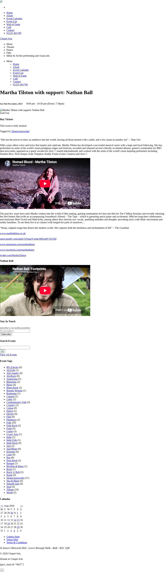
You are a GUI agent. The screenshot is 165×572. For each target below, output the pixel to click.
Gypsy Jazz (12, 434)
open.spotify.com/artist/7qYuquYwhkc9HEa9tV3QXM (28, 238)
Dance (9, 411)
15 (18, 520)
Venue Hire (12, 539)
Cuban (9, 408)
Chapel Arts (6, 38)
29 (18, 527)
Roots (9, 475)
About (9, 15)
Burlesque (11, 393)
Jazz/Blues (11, 448)
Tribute (10, 489)
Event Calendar (14, 18)
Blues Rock (12, 387)
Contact (10, 30)
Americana (12, 379)
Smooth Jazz (12, 483)
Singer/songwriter (20, 131)
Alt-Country (12, 373)
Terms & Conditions (16, 542)
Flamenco (11, 419)
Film (8, 416)
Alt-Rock (11, 376)
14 (15, 520)
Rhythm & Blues (15, 466)
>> (21, 505)
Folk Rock (11, 425)
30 (11, 513)
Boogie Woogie (14, 390)
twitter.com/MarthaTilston (13, 255)
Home (9, 12)
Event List (11, 21)
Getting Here (13, 536)
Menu (9, 61)
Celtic (9, 399)
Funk (9, 428)
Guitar (9, 431)
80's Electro (12, 367)
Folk (8, 422)
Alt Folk (10, 370)
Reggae (10, 463)
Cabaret (10, 396)
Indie (9, 437)
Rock (9, 469)
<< (1, 505)
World (9, 492)
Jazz (8, 446)
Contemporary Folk (16, 402)
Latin (9, 454)
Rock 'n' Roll (13, 472)
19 (8, 523)
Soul (8, 486)
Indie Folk (11, 440)
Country (10, 405)
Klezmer (10, 451)
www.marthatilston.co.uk (13, 233)
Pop (8, 457)
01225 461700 (13, 33)
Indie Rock (12, 443)
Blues (9, 384)
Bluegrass (11, 381)
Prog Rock (11, 460)
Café (8, 27)
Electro (10, 413)
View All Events (8, 354)
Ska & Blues (12, 480)
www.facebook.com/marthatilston (17, 249)
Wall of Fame (13, 24)
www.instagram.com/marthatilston (17, 244)
